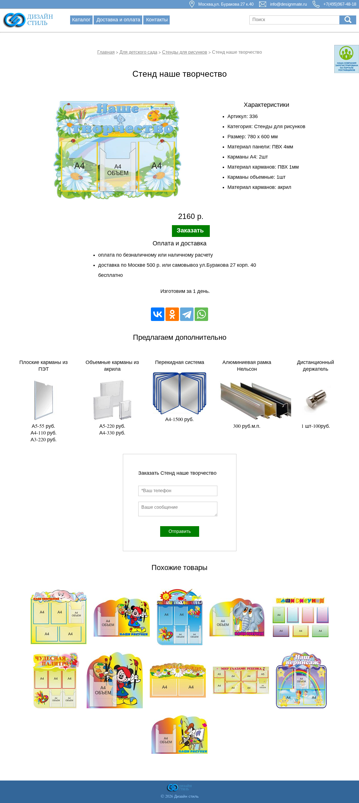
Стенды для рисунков (184, 52)
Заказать (190, 230)
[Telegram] (187, 314)
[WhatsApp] (201, 314)
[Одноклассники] (172, 314)
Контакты (157, 19)
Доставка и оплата (118, 19)
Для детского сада (138, 52)
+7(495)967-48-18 (339, 4)
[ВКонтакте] (157, 314)
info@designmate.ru (288, 4)
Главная (106, 52)
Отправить (180, 531)
